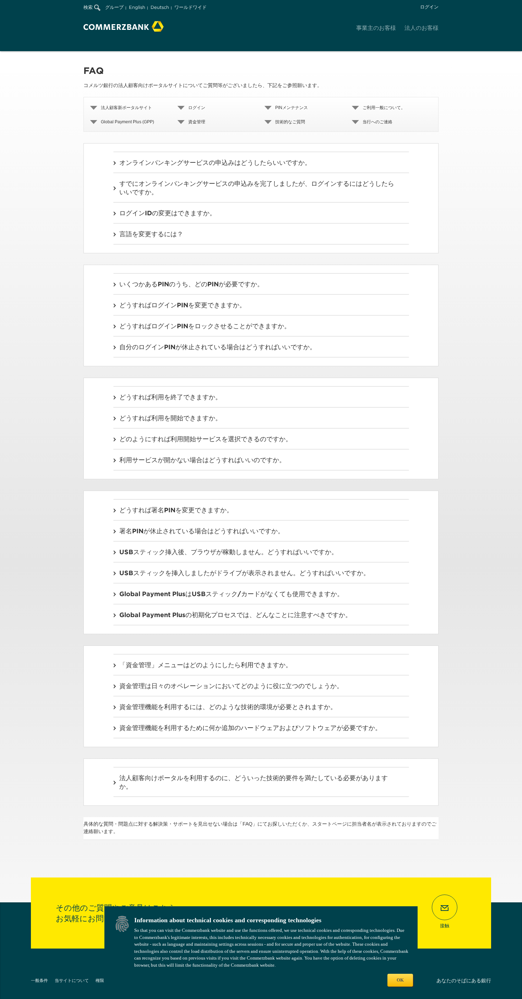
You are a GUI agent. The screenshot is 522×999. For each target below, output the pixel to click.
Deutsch (160, 7)
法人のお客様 (421, 28)
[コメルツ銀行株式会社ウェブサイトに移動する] (123, 26)
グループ (114, 7)
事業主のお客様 (376, 28)
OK (400, 980)
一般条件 (39, 980)
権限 (100, 980)
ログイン (429, 7)
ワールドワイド (190, 7)
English (137, 7)
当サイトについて (72, 980)
